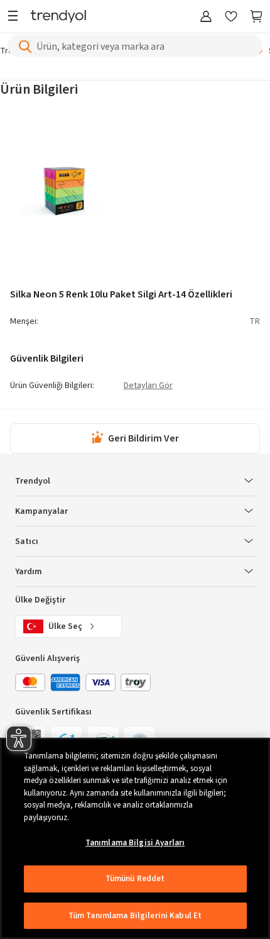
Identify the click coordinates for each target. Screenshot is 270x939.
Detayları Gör (148, 386)
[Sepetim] (256, 17)
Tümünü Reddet (135, 878)
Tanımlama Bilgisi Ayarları (135, 842)
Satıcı (26, 541)
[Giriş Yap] (206, 17)
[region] (135, 838)
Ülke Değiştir (40, 600)
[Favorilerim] (231, 17)
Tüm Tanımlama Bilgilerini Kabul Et (135, 915)
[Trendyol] (58, 17)
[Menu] (16, 17)
